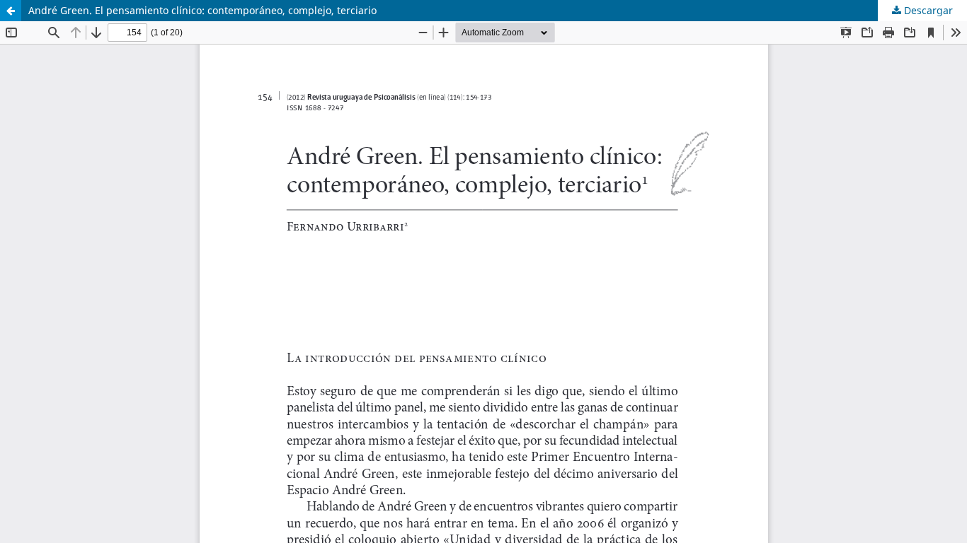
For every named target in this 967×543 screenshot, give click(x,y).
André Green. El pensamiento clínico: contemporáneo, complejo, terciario (202, 10)
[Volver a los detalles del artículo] (10, 10)
